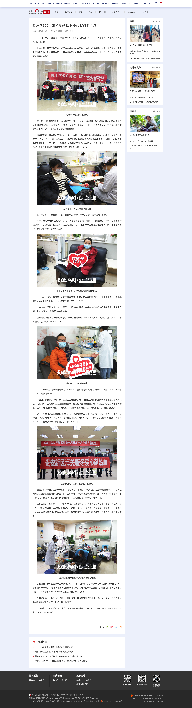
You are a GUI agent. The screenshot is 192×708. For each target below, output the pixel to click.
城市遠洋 (67, 12)
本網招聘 (41, 680)
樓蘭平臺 (135, 3)
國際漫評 (51, 3)
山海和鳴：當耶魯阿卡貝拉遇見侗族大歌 (144, 102)
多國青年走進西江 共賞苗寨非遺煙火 (142, 91)
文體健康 (125, 3)
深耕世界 (115, 3)
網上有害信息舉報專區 (83, 684)
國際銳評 (59, 3)
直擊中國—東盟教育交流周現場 (141, 45)
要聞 (56, 12)
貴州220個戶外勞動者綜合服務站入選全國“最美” (54, 647)
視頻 (90, 12)
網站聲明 (79, 680)
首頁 (30, 3)
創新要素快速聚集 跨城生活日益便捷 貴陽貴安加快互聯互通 (58, 656)
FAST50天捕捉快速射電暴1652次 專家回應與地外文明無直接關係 (61, 661)
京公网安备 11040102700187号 (112, 701)
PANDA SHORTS (146, 3)
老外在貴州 (116, 12)
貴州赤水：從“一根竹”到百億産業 (141, 141)
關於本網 (32, 680)
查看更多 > (156, 21)
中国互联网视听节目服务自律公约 (39, 701)
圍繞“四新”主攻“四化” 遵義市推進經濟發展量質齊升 (55, 652)
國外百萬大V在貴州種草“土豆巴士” (142, 97)
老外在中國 (86, 3)
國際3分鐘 (67, 3)
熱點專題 (131, 12)
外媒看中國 (96, 3)
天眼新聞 (59, 31)
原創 (80, 12)
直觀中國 (102, 12)
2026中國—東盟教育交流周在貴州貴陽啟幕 (145, 58)
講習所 (43, 3)
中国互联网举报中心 (38, 695)
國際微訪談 (76, 3)
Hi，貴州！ (145, 12)
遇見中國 (104, 3)
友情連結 (88, 680)
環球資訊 (55, 680)
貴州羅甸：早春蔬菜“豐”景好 (140, 135)
